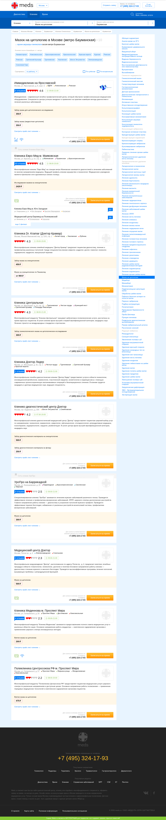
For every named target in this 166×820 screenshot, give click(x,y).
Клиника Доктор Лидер (29, 361)
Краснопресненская (52, 54)
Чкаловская (62, 60)
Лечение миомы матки (131, 225)
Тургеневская (49, 60)
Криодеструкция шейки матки (133, 135)
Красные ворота (85, 54)
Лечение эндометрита (131, 271)
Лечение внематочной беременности (131, 192)
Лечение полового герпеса (132, 242)
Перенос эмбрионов (130, 301)
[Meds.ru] (83, 739)
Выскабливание (128, 72)
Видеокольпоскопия (130, 62)
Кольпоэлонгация (129, 111)
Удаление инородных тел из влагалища (133, 351)
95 (110, 217)
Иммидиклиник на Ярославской (35, 83)
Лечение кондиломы (130, 223)
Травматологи (91, 771)
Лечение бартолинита (130, 181)
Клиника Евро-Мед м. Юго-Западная (30, 209)
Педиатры (52, 771)
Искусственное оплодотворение (134, 105)
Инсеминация (127, 99)
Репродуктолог (128, 334)
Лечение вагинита (129, 188)
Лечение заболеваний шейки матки (133, 210)
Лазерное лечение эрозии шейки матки (135, 153)
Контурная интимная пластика (134, 132)
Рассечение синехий (130, 328)
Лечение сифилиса (129, 249)
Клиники (33, 14)
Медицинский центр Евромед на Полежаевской (35, 217)
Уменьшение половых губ (132, 380)
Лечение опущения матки (132, 231)
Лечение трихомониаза (131, 252)
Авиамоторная (21, 54)
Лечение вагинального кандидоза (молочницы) (135, 184)
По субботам (90, 71)
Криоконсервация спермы (132, 141)
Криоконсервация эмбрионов (133, 143)
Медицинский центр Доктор (32, 550)
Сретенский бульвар (33, 60)
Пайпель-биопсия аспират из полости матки (133, 297)
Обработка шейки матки (131, 294)
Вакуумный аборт (129, 52)
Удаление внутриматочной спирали (132, 343)
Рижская (107, 54)
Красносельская (69, 54)
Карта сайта (29, 811)
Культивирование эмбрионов (133, 146)
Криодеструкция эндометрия (133, 138)
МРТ (100, 782)
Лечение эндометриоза (131, 268)
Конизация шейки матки (131, 114)
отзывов (20, 91)
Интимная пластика (130, 102)
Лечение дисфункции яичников (134, 206)
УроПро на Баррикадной (30, 482)
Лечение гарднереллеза (131, 200)
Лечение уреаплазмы (130, 255)
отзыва (20, 163)
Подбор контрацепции (131, 304)
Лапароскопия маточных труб (134, 172)
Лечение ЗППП (128, 214)
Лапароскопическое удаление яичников (134, 162)
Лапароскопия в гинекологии (133, 166)
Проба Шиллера (128, 314)
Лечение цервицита (130, 261)
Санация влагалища (130, 337)
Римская (19, 60)
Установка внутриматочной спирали (132, 383)
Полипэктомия (127, 307)
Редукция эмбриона (130, 331)
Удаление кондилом (130, 360)
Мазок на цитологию (130, 277)
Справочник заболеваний (84, 782)
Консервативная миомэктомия (134, 117)
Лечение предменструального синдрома (134, 245)
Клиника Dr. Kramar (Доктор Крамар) (38, 233)
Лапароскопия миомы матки (133, 175)
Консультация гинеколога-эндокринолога (132, 125)
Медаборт (126, 280)
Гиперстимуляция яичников (133, 84)
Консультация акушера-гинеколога (131, 120)
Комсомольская (36, 54)
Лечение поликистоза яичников (134, 239)
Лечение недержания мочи (133, 228)
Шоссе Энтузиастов (77, 60)
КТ (116, 782)
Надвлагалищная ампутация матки (133, 290)
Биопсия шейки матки (130, 44)
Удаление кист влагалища (132, 355)
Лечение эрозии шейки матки (133, 274)
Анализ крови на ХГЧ (130, 41)
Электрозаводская (95, 60)
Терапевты (65, 771)
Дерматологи (126, 771)
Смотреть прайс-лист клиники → (27, 131)
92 (110, 209)
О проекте (15, 811)
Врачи (45, 14)
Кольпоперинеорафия (131, 108)
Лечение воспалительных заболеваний (132, 196)
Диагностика (19, 14)
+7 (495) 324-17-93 (129, 5)
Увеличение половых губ (132, 340)
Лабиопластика (128, 149)
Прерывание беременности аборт (133, 311)
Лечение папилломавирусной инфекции (134, 235)
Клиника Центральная (28, 302)
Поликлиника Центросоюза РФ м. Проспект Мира (46, 668)
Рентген (125, 782)
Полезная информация (48, 811)
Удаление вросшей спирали (133, 347)
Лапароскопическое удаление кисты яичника (134, 158)
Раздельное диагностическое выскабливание (133, 321)
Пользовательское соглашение (74, 811)
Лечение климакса (129, 220)
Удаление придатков (130, 374)
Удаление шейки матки (131, 377)
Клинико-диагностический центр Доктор (40, 406)
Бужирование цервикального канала (133, 48)
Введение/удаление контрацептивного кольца (132, 55)
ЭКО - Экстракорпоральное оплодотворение (133, 391)
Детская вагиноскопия (131, 92)
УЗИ (108, 782)
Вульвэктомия (127, 70)
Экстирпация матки (129, 395)
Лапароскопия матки (130, 169)
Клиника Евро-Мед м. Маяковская (36, 155)
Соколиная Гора (22, 65)
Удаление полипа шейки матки (134, 371)
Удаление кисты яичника (132, 357)
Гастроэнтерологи (109, 771)
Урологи (78, 771)
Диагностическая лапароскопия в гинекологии (135, 95)
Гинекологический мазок (131, 78)
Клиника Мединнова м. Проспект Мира (39, 610)
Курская (97, 54)
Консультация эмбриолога (132, 129)
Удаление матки (128, 368)
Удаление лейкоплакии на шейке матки (135, 364)
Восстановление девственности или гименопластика (134, 66)
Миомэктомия (127, 286)
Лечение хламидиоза (130, 258)
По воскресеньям (106, 71)
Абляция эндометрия (130, 38)
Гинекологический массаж (132, 81)
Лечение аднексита (129, 178)
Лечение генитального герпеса (134, 203)
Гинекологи (38, 771)
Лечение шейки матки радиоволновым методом (132, 265)
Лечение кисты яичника (131, 217)
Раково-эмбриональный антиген (135, 325)
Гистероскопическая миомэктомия (130, 88)
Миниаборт (126, 283)
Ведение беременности (131, 59)
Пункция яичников (129, 317)
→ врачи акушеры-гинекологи (28, 44)
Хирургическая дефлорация (133, 387)
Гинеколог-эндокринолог (131, 75)
